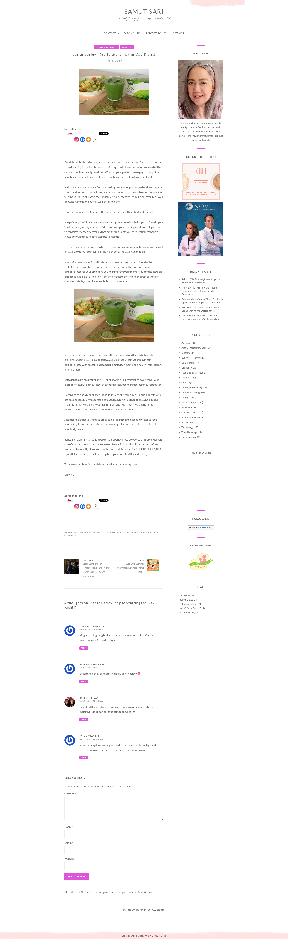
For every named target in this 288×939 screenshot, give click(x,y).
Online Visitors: (186, 595)
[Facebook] (82, 137)
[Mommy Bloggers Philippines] (201, 570)
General (186, 382)
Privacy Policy (156, 33)
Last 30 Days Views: (189, 608)
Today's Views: (186, 599)
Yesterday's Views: (188, 603)
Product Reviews (190, 417)
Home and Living (190, 392)
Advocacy (187, 342)
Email (68, 842)
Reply (83, 648)
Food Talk (186, 377)
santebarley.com (127, 464)
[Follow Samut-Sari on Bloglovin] (201, 528)
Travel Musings (189, 432)
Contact (110, 33)
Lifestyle (127, 47)
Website (69, 858)
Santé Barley (148, 532)
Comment (71, 793)
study (84, 394)
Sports (185, 422)
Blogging (186, 352)
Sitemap (178, 33)
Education (187, 367)
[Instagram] (76, 137)
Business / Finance (191, 357)
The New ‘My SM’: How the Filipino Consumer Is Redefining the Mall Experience (200, 291)
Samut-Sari (144, 11)
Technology (187, 427)
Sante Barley (133, 532)
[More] (88, 137)
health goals (138, 251)
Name (68, 826)
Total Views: (184, 612)
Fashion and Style (191, 372)
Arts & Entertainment (193, 347)
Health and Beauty (106, 47)
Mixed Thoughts (190, 402)
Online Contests (190, 412)
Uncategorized (189, 437)
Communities (188, 362)
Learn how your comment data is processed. (135, 892)
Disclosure (132, 33)
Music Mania (188, 407)
